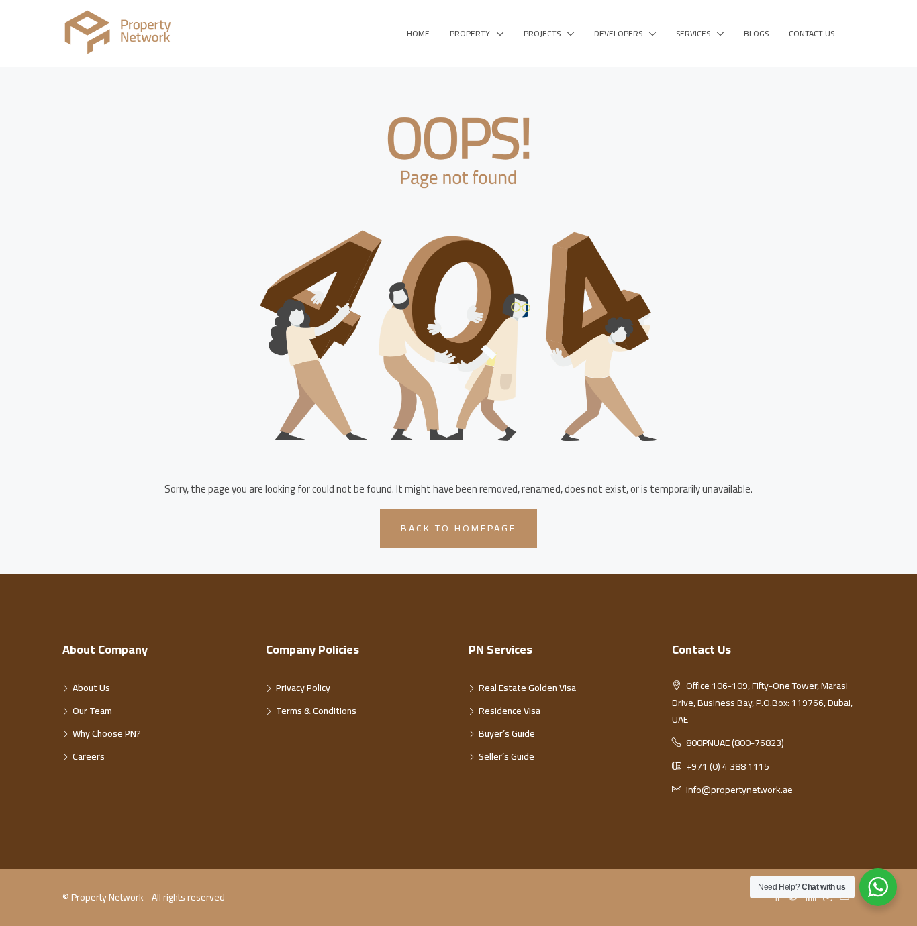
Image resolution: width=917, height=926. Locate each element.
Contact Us (811, 33)
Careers (89, 756)
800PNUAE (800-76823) (735, 743)
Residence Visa (509, 710)
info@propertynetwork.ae (739, 790)
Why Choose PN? (107, 733)
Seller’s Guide (506, 756)
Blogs (756, 33)
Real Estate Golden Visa (527, 688)
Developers (618, 33)
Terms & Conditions (316, 710)
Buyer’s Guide (507, 733)
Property (470, 33)
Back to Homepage (458, 528)
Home (418, 33)
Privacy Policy (303, 688)
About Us (91, 688)
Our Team (92, 710)
